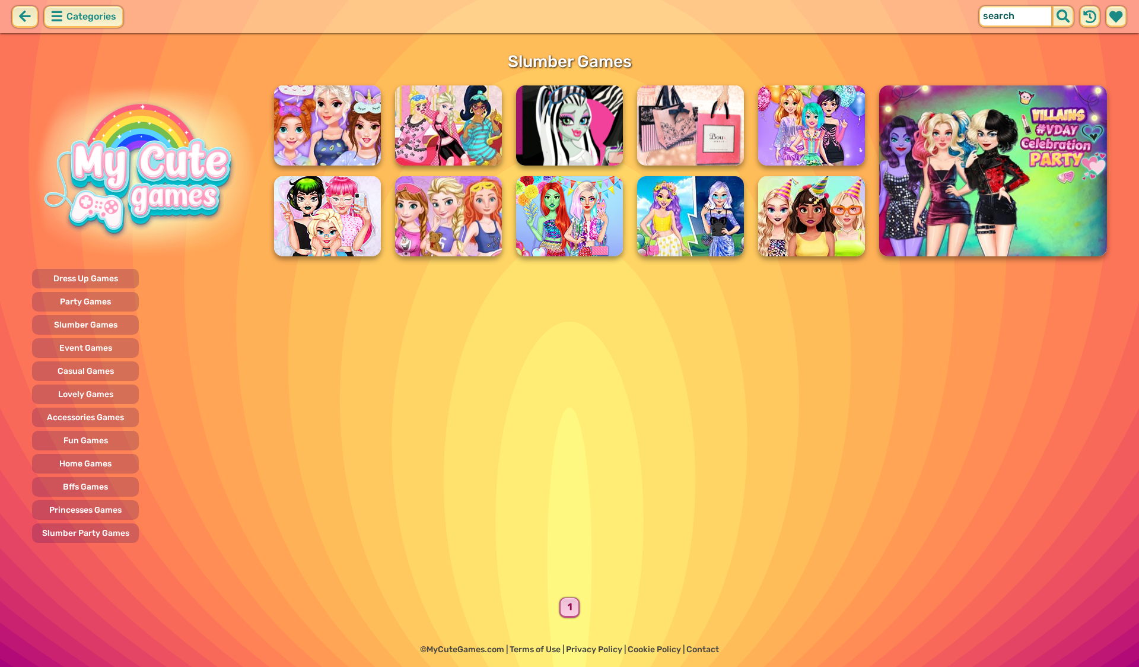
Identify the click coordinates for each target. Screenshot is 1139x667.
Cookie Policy (654, 649)
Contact (702, 649)
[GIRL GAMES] (146, 170)
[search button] (1063, 16)
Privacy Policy (594, 649)
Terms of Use (535, 649)
